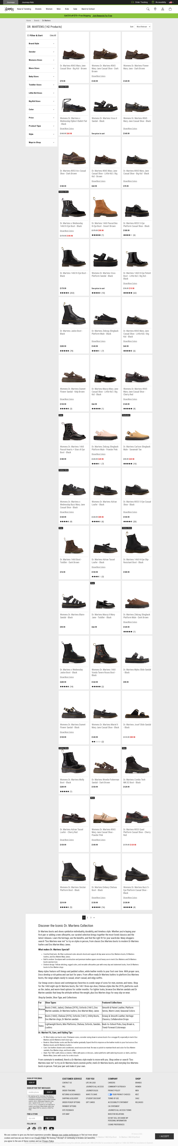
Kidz (137, 1094)
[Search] (148, 9)
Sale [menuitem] (75, 9)
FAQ (63, 1087)
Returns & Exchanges (71, 1094)
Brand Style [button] (34, 44)
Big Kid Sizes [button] (34, 101)
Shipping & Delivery (70, 1098)
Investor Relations (116, 1114)
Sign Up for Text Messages (38, 1088)
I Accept (164, 1136)
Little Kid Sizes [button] (35, 93)
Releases (139, 1102)
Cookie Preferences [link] (116, 1125)
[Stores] (155, 9)
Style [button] (31, 134)
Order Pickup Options (71, 1102)
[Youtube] (51, 1128)
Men (137, 1090)
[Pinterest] (34, 1128)
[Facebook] (45, 1128)
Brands (138, 1083)
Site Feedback (68, 1110)
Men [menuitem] (59, 9)
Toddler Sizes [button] (35, 85)
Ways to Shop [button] (35, 142)
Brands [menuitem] (38, 9)
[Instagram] (40, 1128)
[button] (171, 2)
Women (138, 1087)
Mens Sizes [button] (34, 68)
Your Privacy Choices (121, 1094)
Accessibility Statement (118, 1102)
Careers (111, 1083)
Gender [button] (32, 52)
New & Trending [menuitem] (24, 9)
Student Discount (93, 1098)
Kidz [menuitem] (67, 9)
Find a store (32, 1114)
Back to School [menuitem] (88, 9)
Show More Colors (98, 76)
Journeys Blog (92, 1090)
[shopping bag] (170, 9)
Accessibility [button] (161, 2)
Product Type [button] (35, 126)
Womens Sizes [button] (35, 60)
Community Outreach (117, 1087)
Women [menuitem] (49, 9)
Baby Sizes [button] (34, 76)
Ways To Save (91, 1094)
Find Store (49, 1118)
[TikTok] (29, 1128)
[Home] (9, 9)
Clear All (53, 35)
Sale (137, 1098)
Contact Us (67, 1083)
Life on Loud (91, 1083)
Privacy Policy (114, 1090)
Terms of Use (113, 1098)
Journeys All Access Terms (119, 1110)
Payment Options (69, 1106)
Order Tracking (141, 2)
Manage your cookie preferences (65, 1135)
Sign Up (32, 1083)
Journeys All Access (95, 1087)
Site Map (65, 1114)
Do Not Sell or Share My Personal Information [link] (118, 1119)
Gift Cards (90, 1102)
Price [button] (31, 118)
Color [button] (31, 109)
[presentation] (24, 9)
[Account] (163, 9)
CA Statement (113, 1106)
